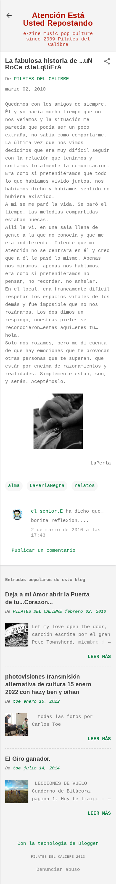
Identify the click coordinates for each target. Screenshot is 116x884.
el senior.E (47, 511)
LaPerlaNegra (47, 486)
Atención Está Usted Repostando (58, 19)
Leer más (99, 657)
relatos (84, 486)
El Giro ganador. (28, 759)
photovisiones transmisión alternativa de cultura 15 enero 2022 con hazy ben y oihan (48, 684)
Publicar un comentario (43, 550)
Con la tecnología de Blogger (58, 843)
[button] (107, 62)
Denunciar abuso (58, 869)
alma (14, 486)
